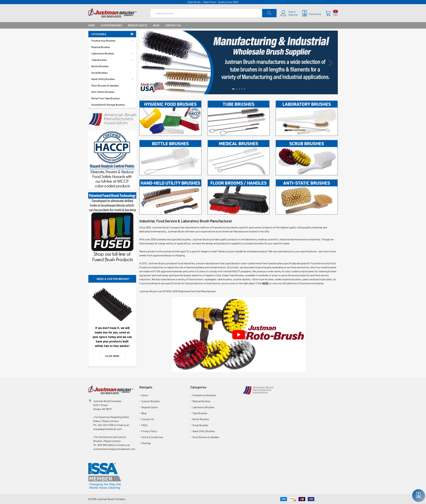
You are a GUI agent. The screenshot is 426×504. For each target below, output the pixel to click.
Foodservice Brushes (103, 40)
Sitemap (146, 443)
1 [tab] (232, 88)
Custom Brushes (111, 25)
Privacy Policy (149, 431)
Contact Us (173, 25)
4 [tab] (241, 88)
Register (293, 14)
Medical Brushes (100, 47)
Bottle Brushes (100, 66)
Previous (146, 63)
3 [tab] (239, 88)
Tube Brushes (99, 59)
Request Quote (137, 25)
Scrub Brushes (99, 72)
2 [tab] (236, 88)
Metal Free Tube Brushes (105, 98)
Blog (156, 25)
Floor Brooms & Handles (105, 85)
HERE (265, 283)
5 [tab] (244, 88)
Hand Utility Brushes (103, 79)
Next (330, 63)
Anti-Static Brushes (102, 91)
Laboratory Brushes (102, 53)
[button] (238, 334)
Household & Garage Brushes (108, 104)
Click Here (112, 355)
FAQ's (144, 425)
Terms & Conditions (152, 437)
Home (91, 25)
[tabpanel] (238, 62)
